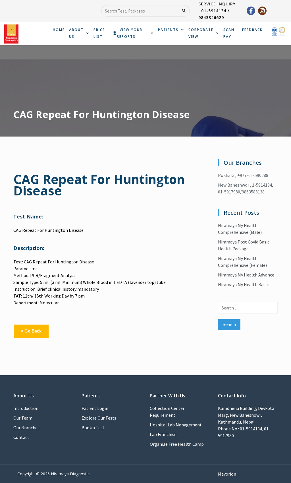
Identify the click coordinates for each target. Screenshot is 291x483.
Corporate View (200, 33)
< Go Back (31, 331)
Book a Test (93, 427)
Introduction (25, 408)
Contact (21, 437)
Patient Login (95, 408)
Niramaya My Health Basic (243, 284)
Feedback (252, 29)
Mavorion (227, 474)
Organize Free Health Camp (177, 444)
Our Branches (26, 427)
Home (59, 29)
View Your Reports (129, 33)
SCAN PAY (228, 33)
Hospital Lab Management (176, 425)
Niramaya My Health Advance (246, 275)
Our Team (22, 418)
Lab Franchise (163, 434)
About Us (76, 33)
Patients (168, 29)
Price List (99, 33)
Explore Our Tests (99, 418)
